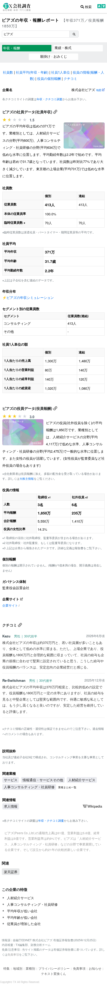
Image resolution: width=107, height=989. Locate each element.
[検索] (74, 34)
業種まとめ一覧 (67, 787)
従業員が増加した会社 (24, 923)
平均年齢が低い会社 (22, 917)
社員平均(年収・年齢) (32, 72)
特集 (6, 968)
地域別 (17, 968)
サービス (10, 779)
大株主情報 (26, 478)
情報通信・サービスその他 (43, 779)
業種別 (30, 968)
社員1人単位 (60, 72)
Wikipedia (95, 806)
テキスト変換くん (53, 973)
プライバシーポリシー (54, 968)
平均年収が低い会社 (22, 910)
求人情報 (10, 806)
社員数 (8, 72)
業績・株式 (63, 47)
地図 (99, 90)
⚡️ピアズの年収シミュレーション (28, 297)
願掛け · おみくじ (53, 56)
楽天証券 (10, 871)
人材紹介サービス (81, 779)
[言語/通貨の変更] (101, 6)
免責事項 (13, 954)
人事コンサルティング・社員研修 (29, 786)
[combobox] (35, 34)
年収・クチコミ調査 (49, 99)
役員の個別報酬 (49, 78)
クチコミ (70, 78)
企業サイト (10, 605)
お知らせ (95, 968)
